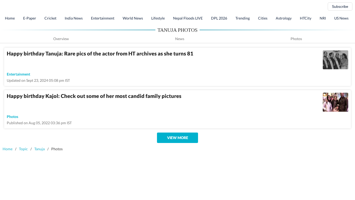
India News (74, 18)
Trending (242, 18)
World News (133, 18)
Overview (61, 38)
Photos (296, 38)
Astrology (284, 18)
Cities (262, 18)
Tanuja (39, 149)
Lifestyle (158, 18)
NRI (323, 18)
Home (10, 18)
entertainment (18, 74)
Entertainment (102, 18)
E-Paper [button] (29, 18)
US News (341, 18)
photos (12, 116)
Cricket (50, 18)
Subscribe (340, 6)
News (179, 38)
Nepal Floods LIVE (188, 18)
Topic (23, 149)
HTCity (305, 18)
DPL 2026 (219, 18)
